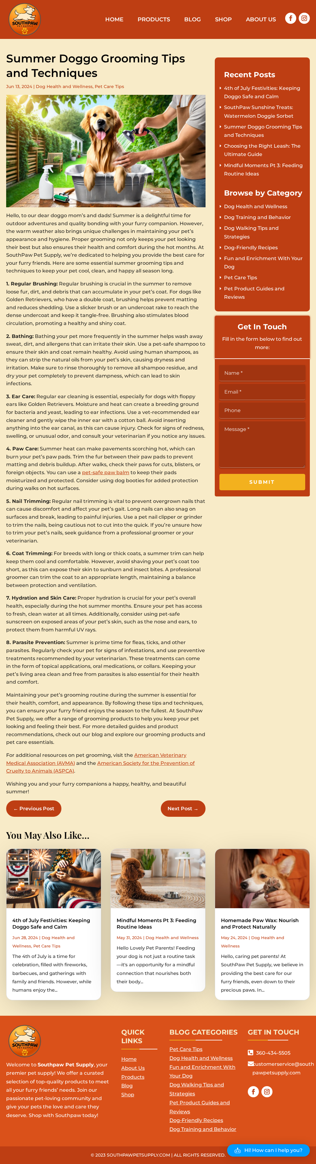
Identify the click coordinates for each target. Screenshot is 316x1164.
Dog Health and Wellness (64, 86)
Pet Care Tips (109, 86)
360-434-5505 (273, 1053)
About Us (261, 20)
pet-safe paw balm (105, 472)
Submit (262, 482)
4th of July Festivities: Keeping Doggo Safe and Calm (51, 923)
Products (154, 20)
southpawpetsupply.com (138, 1155)
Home (114, 20)
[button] (268, 1150)
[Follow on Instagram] (304, 18)
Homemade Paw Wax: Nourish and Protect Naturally (260, 923)
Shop (223, 20)
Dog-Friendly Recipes (251, 248)
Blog (192, 20)
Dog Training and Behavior (257, 217)
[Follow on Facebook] (290, 18)
